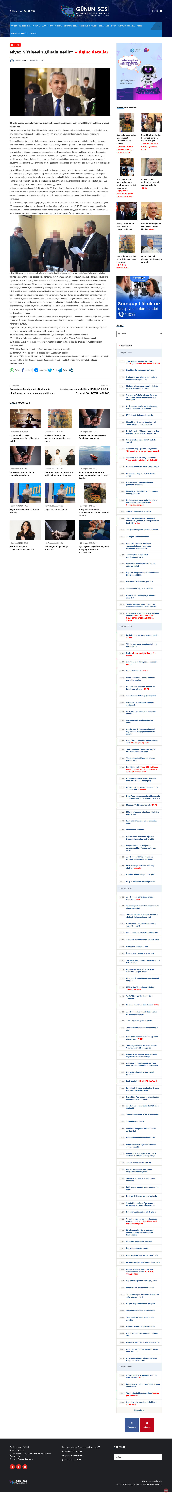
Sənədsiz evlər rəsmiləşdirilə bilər (141, 1403)
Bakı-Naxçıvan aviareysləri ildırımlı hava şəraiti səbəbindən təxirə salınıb (142, 1064)
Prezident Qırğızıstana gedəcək (139, 582)
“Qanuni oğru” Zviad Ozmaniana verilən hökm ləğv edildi (24, 438)
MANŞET (14, 26)
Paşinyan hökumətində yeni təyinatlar (142, 1196)
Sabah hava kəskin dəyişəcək (138, 1162)
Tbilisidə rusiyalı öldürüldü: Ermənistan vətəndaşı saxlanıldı (142, 1296)
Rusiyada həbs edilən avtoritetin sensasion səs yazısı (57, 438)
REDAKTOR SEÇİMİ (80, 26)
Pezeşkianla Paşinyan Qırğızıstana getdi (140, 474)
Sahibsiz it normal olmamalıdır (138, 511)
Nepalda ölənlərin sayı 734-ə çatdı (140, 875)
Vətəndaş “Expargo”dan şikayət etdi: (142, 450)
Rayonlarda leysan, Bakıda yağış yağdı (142, 466)
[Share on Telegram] (62, 370)
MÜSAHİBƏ (93, 26)
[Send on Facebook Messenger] (40, 370)
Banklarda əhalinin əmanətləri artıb (141, 1138)
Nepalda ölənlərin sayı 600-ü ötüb (140, 1326)
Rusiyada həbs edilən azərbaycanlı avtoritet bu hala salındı (94, 512)
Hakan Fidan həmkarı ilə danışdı (142, 1005)
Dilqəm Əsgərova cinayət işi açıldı (140, 1303)
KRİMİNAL (131, 26)
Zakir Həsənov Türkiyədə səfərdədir (142, 663)
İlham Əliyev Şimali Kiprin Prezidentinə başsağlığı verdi (142, 492)
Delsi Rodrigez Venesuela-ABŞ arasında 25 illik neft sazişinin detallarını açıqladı (143, 797)
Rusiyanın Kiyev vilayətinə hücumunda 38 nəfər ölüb (142, 788)
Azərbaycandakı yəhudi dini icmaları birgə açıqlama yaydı (141, 1013)
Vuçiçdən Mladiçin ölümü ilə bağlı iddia (142, 939)
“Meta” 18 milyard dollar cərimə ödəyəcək (139, 997)
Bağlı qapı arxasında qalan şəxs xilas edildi (141, 822)
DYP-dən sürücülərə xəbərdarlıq (139, 415)
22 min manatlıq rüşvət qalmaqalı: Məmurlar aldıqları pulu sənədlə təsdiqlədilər (140, 1232)
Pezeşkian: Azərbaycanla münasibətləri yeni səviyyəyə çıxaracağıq (142, 1098)
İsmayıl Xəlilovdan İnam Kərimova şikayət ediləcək (125, 226)
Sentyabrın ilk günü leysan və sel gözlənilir (140, 1073)
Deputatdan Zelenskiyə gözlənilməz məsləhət (141, 596)
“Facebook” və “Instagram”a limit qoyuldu (140, 1319)
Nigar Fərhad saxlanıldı (56, 509)
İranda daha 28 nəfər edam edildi (140, 953)
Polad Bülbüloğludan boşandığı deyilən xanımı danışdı (151, 142)
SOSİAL (101, 26)
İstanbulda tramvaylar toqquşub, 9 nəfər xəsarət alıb (143, 1385)
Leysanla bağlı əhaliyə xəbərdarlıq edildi (140, 721)
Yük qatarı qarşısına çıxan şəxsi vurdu (142, 530)
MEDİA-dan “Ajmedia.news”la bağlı (141, 988)
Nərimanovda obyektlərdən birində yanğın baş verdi (141, 924)
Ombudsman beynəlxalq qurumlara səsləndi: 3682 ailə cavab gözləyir (141, 1154)
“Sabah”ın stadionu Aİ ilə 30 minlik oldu (142, 1115)
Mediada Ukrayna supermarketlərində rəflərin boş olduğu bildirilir (142, 387)
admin (24, 61)
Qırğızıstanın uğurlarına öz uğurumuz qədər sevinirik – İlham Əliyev (141, 407)
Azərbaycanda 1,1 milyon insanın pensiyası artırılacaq (139, 483)
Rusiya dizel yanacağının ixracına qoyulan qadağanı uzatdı (140, 970)
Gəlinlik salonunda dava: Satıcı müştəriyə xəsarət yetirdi (139, 1170)
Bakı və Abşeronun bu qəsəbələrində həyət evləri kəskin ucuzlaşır (141, 1055)
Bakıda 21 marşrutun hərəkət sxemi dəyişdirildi (141, 1130)
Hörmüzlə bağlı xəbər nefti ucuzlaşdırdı (142, 1342)
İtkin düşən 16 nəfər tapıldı (137, 1248)
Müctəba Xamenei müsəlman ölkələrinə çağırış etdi (142, 813)
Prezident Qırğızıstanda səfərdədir (141, 370)
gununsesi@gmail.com (74, 1455)
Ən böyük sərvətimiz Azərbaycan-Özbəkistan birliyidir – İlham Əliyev (141, 1204)
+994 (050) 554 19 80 (73, 1451)
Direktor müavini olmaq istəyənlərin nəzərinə (141, 712)
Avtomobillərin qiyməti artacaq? (139, 589)
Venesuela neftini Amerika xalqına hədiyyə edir (140, 759)
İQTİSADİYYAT (40, 26)
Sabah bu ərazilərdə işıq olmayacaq (141, 695)
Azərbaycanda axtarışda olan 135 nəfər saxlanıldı (142, 1107)
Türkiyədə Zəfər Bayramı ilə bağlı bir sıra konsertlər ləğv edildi (141, 750)
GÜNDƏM (22, 26)
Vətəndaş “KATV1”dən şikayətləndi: (142, 459)
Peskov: (141, 654)
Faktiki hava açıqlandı (135, 830)
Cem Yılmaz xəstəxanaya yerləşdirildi (142, 932)
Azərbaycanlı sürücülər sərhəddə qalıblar (140, 898)
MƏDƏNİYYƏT (111, 26)
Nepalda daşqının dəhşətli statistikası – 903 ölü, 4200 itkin (142, 574)
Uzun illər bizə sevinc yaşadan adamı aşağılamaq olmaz (141, 1221)
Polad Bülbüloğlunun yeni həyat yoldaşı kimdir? (151, 226)
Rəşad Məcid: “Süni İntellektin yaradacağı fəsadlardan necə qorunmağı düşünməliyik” (138, 546)
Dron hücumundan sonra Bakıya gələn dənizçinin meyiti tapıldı (94, 475)
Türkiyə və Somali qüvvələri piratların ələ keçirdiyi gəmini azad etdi (142, 916)
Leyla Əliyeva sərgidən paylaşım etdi (142, 636)
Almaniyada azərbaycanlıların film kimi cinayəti (142, 616)
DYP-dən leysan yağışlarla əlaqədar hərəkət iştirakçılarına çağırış (141, 779)
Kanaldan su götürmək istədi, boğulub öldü (142, 1334)
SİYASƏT (30, 26)
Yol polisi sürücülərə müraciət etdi (140, 1311)
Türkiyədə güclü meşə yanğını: (142, 1394)
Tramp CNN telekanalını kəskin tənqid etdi (142, 1029)
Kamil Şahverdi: (142, 769)
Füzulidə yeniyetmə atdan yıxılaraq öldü (143, 1262)
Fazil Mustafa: (141, 1081)
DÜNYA (59, 26)
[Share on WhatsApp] (15, 370)
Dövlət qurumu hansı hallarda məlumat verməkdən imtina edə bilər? (142, 502)
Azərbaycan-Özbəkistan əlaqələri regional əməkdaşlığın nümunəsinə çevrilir (140, 731)
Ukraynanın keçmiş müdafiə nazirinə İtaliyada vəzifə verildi (141, 1359)
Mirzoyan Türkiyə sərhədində (141, 805)
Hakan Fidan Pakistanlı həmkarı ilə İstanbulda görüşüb (140, 688)
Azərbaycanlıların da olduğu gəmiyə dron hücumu (141, 1376)
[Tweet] (52, 370)
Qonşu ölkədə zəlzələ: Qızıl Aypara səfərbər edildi (140, 565)
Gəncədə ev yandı (137, 671)
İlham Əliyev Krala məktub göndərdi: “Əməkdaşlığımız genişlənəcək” (141, 423)
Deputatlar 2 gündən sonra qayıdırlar (141, 1281)
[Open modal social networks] (70, 370)
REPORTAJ (68, 26)
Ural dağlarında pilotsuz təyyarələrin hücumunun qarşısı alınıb (141, 378)
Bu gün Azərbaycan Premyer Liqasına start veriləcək (142, 1350)
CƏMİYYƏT (51, 26)
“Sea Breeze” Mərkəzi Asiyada (143, 362)
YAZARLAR (122, 26)
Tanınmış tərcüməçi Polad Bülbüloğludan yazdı (137, 556)
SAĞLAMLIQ (15, 33)
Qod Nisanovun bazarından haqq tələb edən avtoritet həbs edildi (126, 188)
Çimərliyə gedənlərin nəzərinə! (139, 1241)
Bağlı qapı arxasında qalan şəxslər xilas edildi (143, 1188)
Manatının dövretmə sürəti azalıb (140, 1288)
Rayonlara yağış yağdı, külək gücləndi (142, 1212)
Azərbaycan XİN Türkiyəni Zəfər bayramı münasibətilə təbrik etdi (139, 858)
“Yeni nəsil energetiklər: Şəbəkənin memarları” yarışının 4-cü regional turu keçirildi (142, 520)
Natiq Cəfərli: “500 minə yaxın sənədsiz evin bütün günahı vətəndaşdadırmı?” (142, 432)
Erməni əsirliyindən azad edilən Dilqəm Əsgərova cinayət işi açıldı (142, 1089)
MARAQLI (33, 33)
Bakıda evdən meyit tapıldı (137, 946)
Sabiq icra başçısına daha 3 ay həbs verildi (141, 441)
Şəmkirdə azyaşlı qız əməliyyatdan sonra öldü (140, 1179)
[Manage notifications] (166, 1490)
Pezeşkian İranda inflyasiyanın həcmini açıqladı (142, 979)
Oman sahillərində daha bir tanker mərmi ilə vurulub (140, 679)
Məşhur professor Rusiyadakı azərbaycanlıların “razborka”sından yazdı (141, 848)
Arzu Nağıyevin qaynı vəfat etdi (139, 1021)
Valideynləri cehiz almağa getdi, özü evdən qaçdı (141, 645)
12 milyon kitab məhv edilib (137, 537)
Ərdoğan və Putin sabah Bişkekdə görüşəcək (140, 704)
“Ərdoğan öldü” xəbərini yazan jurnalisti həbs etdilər (143, 961)
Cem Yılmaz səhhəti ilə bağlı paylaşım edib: (142, 741)
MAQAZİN (24, 33)
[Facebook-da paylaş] (25, 370)
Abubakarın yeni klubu (135, 1122)
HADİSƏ (139, 26)
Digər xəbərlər (139, 1410)
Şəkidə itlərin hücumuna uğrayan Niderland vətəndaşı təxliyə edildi (140, 838)
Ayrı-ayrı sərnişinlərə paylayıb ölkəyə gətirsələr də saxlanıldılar (94, 549)
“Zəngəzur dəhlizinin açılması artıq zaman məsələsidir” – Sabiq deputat (141, 605)
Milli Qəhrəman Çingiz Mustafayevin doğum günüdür (141, 1145)
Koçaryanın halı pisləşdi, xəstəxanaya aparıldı (151, 259)
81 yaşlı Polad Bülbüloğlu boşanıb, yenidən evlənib (150, 183)
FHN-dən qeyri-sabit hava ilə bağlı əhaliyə (140, 867)
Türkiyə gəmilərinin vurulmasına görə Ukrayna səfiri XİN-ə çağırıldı (141, 1046)
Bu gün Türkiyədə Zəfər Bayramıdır (140, 882)
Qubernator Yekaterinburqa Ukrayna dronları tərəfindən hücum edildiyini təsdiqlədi (141, 397)
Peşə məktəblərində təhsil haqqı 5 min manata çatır (142, 1038)
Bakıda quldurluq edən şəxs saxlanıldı (142, 1255)
